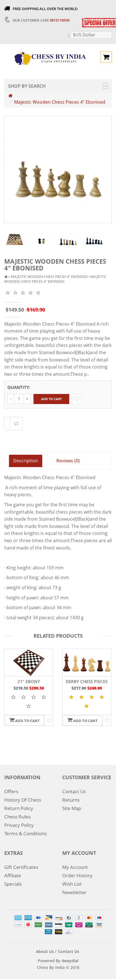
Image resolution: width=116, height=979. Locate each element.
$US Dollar (84, 35)
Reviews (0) (68, 461)
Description (25, 461)
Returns (71, 800)
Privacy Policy (19, 825)
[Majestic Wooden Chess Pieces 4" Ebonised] (14, 239)
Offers (11, 791)
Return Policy (18, 808)
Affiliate (12, 875)
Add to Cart (51, 399)
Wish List (72, 884)
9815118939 (60, 20)
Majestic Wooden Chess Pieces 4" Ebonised (59, 102)
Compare (16, 424)
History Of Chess (22, 800)
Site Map (71, 808)
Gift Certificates (21, 867)
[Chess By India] (50, 57)
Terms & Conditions (25, 833)
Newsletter (74, 892)
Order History (77, 875)
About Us (45, 951)
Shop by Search (27, 86)
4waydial (70, 960)
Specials (13, 884)
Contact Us (74, 791)
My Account (75, 867)
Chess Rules (17, 816)
